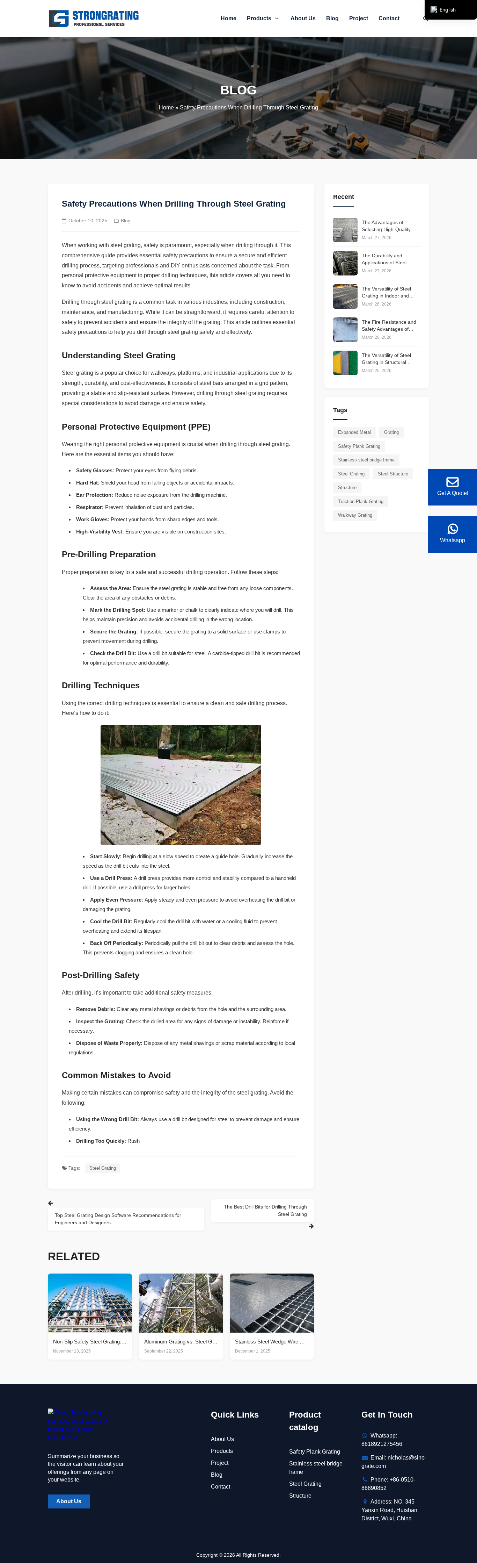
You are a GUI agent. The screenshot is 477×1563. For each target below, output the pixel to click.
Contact (389, 18)
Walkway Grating (355, 515)
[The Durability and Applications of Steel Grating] (345, 263)
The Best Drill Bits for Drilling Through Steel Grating (265, 1210)
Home (228, 18)
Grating (391, 432)
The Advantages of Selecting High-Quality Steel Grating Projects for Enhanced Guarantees (389, 226)
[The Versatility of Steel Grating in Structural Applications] (345, 363)
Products (260, 18)
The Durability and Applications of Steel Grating (384, 259)
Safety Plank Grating (359, 446)
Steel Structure (393, 473)
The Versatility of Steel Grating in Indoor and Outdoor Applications (386, 292)
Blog (332, 18)
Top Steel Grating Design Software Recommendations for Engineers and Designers (118, 1218)
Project (358, 18)
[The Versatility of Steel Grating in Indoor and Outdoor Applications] (345, 296)
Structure (347, 487)
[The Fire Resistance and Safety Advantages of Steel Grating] (345, 329)
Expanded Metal (354, 432)
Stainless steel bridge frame (366, 460)
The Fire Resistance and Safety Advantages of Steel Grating (389, 325)
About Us (303, 18)
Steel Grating (102, 1168)
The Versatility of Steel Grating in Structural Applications (386, 359)
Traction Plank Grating (360, 501)
